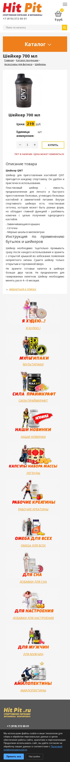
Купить (53, 145)
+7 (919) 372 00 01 (15, 18)
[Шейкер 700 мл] (25, 92)
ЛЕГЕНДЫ (33, 473)
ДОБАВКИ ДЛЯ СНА (33, 582)
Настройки (34, 756)
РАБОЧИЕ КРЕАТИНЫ (33, 509)
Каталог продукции (27, 60)
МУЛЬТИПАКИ (33, 364)
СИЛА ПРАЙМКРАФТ (33, 401)
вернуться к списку (22, 289)
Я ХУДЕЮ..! (33, 328)
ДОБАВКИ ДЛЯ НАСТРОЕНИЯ (33, 618)
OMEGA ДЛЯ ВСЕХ (33, 546)
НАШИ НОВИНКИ (33, 437)
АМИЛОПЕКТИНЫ (33, 690)
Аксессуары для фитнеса (18, 64)
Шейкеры (40, 64)
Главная (9, 60)
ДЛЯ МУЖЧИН (33, 654)
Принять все (13, 756)
